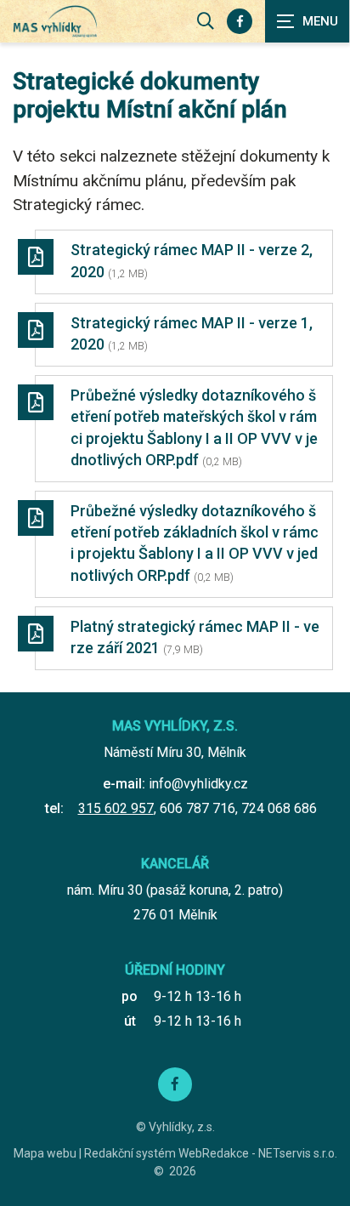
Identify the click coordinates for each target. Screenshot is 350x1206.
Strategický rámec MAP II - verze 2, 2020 (192, 260)
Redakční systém (130, 1153)
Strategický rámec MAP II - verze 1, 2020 (192, 333)
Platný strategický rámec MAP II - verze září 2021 (195, 637)
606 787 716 (197, 808)
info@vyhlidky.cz (198, 784)
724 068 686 (279, 808)
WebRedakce (213, 1153)
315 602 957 (116, 808)
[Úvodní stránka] (55, 21)
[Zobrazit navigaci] (307, 21)
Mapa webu (45, 1153)
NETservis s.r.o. (297, 1153)
